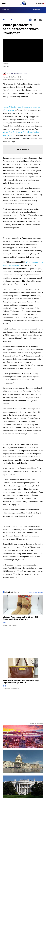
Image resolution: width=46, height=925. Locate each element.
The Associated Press (18, 73)
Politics (7, 19)
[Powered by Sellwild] (40, 723)
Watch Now (39, 3)
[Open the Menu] (4, 3)
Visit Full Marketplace (36, 592)
